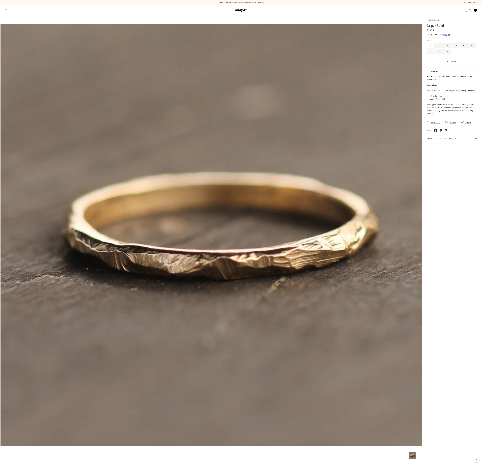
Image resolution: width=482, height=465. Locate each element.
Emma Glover (432, 71)
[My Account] (465, 10)
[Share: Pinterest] (446, 130)
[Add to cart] (452, 61)
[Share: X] (440, 130)
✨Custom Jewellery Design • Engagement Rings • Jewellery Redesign (241, 2)
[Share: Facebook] (435, 130)
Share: (429, 130)
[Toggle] (407, 455)
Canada (472, 2)
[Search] (470, 10)
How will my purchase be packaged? (441, 138)
